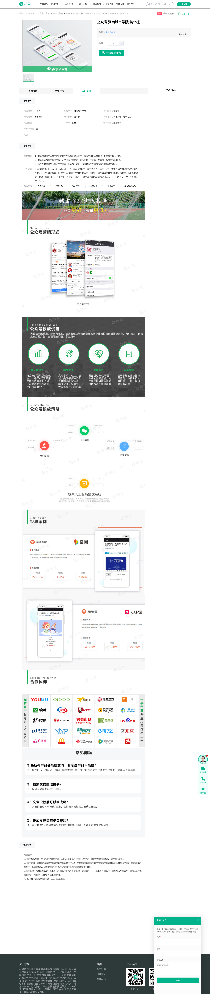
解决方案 (83, 4)
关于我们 (101, 969)
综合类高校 (58, 13)
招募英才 (101, 974)
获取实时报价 (113, 53)
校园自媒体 (86, 13)
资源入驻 (120, 4)
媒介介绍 (69, 4)
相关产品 (131, 4)
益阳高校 (30, 13)
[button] (121, 44)
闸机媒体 (44, 4)
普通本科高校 (44, 13)
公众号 (97, 13)
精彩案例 (97, 4)
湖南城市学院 (72, 13)
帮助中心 (101, 979)
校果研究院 (108, 4)
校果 (21, 13)
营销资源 (55, 4)
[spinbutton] (116, 43)
